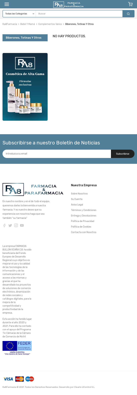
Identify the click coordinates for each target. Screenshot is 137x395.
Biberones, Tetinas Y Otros (23, 37)
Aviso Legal (77, 204)
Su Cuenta (76, 199)
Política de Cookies (81, 226)
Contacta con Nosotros (83, 232)
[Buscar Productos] (128, 13)
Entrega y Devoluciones (83, 215)
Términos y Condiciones (83, 210)
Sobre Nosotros (79, 193)
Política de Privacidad (82, 221)
